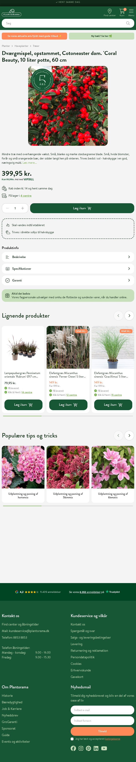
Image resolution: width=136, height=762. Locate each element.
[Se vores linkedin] (96, 749)
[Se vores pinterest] (88, 749)
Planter (6, 46)
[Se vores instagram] (81, 749)
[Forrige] (118, 316)
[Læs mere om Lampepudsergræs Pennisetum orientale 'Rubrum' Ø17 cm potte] (23, 347)
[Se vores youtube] (104, 749)
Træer (36, 46)
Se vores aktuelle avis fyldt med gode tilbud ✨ (34, 36)
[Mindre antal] (7, 208)
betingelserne (112, 739)
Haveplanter (21, 46)
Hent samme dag (69, 3)
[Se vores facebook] (73, 749)
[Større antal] (22, 208)
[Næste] (129, 316)
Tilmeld (102, 731)
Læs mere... (29, 163)
